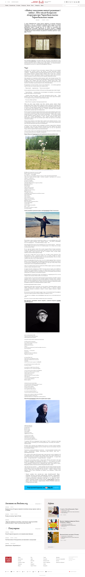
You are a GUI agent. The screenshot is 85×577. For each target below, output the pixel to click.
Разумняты (45, 558)
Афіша (42, 5)
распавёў (59, 300)
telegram (19, 571)
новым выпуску (50, 479)
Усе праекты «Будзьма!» (72, 559)
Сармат (44, 557)
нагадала (35, 134)
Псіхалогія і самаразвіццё (60, 558)
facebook (8, 571)
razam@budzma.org (49, 571)
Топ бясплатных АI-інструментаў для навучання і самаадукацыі (20, 539)
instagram (13, 571)
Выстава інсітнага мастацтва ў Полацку (69, 534)
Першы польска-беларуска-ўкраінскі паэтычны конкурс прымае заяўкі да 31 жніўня (23, 509)
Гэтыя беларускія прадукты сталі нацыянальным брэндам (19, 534)
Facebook (59, 28)
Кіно (31, 557)
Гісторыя (18, 5)
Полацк (61, 540)
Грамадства (45, 565)
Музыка (28, 5)
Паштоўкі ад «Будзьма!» (60, 562)
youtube (35, 571)
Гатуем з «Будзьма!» (46, 562)
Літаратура (23, 5)
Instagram (27, 29)
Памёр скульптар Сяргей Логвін (13, 516)
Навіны (6, 5)
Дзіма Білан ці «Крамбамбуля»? (13, 545)
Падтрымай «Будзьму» (73, 571)
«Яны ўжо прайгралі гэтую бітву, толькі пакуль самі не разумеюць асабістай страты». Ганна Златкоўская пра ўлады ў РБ (21, 522)
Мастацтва (32, 560)
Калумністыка (12, 5)
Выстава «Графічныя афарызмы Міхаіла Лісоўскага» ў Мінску (69, 521)
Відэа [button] (32, 5)
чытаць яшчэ (37, 503)
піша (25, 31)
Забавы (44, 564)
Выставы (65, 540)
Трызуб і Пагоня (33, 565)
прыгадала (33, 60)
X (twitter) (29, 571)
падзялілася (46, 210)
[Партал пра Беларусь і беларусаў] (41, 2)
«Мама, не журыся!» (13, 543)
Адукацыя (57, 557)
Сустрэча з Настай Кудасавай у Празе (69, 509)
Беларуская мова (46, 560)
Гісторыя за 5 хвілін (21, 562)
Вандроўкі (37, 5)
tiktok (24, 571)
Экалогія (57, 560)
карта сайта (70, 560)
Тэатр (32, 562)
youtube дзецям (41, 571)
